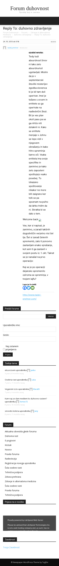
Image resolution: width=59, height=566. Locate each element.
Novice (8, 449)
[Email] (32, 288)
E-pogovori (10, 440)
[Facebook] (25, 288)
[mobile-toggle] (5, 21)
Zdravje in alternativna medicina (20, 481)
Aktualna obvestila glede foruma (20, 431)
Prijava (8, 354)
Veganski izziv (11, 389)
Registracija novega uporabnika (20, 463)
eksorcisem (10, 370)
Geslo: (6, 334)
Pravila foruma (12, 454)
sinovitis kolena (12, 411)
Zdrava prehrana (13, 476)
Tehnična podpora (14, 472)
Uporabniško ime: (11, 325)
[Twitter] (29, 288)
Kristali (8, 445)
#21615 (53, 42)
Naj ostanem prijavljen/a (12, 348)
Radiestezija (11, 458)
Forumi (24, 32)
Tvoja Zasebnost (11, 547)
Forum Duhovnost (10, 32)
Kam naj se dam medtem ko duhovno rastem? (26, 398)
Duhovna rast (11, 436)
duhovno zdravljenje (22, 34)
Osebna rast (10, 379)
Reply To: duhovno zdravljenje (27, 28)
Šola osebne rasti (13, 467)
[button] (55, 21)
